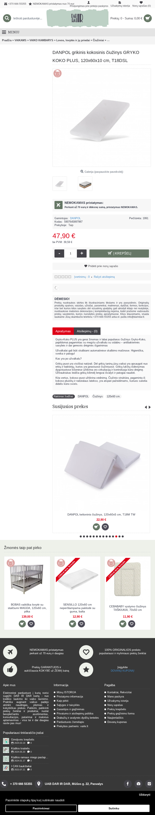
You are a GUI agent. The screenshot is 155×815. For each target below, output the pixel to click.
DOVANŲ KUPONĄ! (122, 670)
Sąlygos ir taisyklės (68, 705)
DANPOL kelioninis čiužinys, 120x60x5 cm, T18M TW (101, 514)
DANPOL (75, 218)
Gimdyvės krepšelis (22, 739)
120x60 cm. (113, 396)
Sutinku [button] (114, 808)
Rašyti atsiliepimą (104, 276)
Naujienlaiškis (115, 717)
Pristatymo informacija (70, 696)
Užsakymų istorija (117, 700)
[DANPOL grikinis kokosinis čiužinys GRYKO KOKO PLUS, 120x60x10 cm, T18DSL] (61, 182)
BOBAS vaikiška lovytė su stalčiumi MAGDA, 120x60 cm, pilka (27, 608)
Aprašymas (63, 331)
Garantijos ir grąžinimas (70, 709)
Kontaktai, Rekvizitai (119, 692)
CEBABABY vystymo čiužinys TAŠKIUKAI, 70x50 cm (127, 608)
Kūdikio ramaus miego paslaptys (30, 757)
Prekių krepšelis (116, 709)
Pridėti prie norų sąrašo (103, 266)
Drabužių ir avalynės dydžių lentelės (78, 717)
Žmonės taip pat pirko (23, 548)
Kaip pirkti (62, 700)
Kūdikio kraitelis (20, 748)
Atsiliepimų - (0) (87, 331)
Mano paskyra (115, 696)
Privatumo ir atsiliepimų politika (75, 713)
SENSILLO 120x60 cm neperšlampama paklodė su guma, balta (77, 608)
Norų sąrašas (115, 705)
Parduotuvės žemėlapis (70, 722)
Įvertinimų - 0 (82, 276)
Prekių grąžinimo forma (120, 713)
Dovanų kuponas (117, 722)
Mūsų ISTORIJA (66, 692)
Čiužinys (98, 396)
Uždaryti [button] (144, 794)
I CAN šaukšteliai (21, 766)
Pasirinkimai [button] (41, 808)
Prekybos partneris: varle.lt (72, 726)
